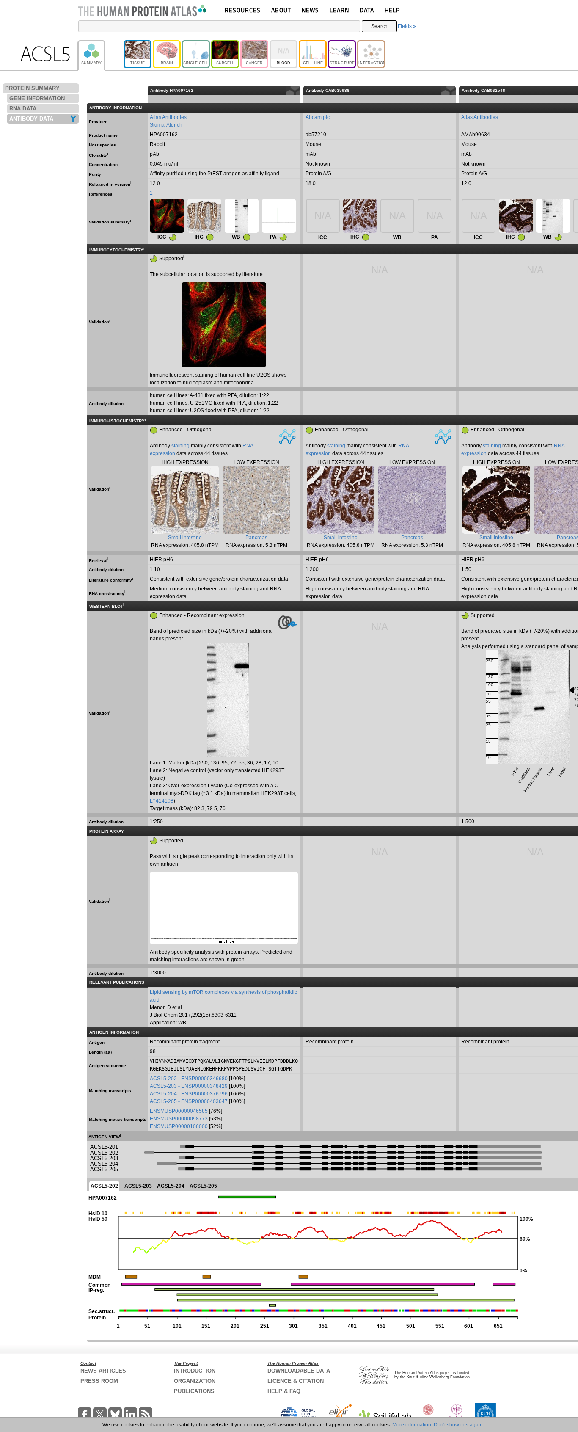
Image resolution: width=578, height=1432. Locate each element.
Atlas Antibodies (168, 117)
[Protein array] (279, 216)
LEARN (339, 10)
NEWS (310, 10)
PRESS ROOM (99, 1381)
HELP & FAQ (283, 1391)
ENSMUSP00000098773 (179, 1119)
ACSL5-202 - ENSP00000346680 (189, 1079)
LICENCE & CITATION (295, 1381)
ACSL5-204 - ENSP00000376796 (189, 1094)
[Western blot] (242, 216)
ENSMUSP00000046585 (179, 1111)
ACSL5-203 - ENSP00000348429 (189, 1086)
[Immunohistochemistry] (204, 216)
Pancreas (256, 538)
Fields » (407, 26)
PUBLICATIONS (194, 1391)
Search (379, 26)
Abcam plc (318, 117)
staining (180, 446)
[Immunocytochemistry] (167, 216)
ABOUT (281, 10)
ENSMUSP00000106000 (179, 1126)
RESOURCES (243, 10)
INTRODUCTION (194, 1371)
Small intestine (185, 538)
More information (411, 1425)
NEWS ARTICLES (103, 1371)
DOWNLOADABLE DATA (298, 1371)
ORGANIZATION (194, 1381)
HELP (392, 10)
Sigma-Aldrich (166, 125)
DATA (367, 10)
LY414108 (161, 801)
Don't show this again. (459, 1425)
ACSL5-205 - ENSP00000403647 (189, 1101)
